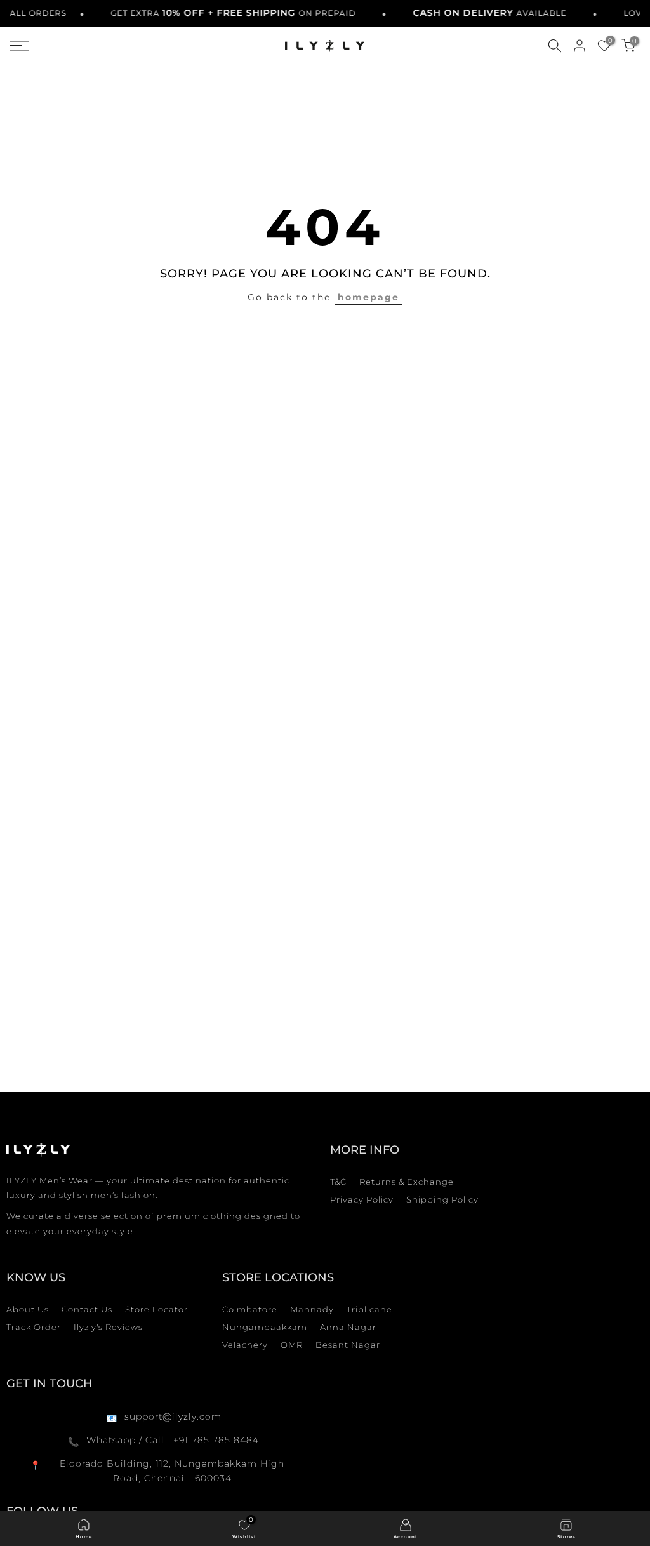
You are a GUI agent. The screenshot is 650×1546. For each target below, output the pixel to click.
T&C (338, 1181)
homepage (368, 297)
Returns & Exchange (406, 1181)
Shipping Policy (442, 1199)
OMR (292, 1345)
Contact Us (87, 1309)
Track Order (33, 1327)
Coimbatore (249, 1309)
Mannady (312, 1309)
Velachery (245, 1345)
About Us (27, 1309)
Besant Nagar (347, 1345)
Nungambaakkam (264, 1327)
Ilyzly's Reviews (108, 1327)
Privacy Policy (362, 1199)
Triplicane (369, 1309)
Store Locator (156, 1309)
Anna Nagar (348, 1327)
